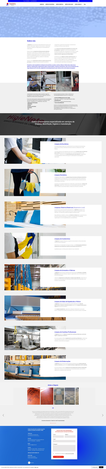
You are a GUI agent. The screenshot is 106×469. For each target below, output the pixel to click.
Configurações (94, 467)
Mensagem (55, 444)
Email (54, 439)
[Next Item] (77, 81)
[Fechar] (104, 467)
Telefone (66, 434)
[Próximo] (102, 415)
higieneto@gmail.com (32, 444)
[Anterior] (3, 415)
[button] (78, 4)
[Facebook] (78, 1)
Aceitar (101, 467)
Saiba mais (36, 467)
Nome (54, 434)
